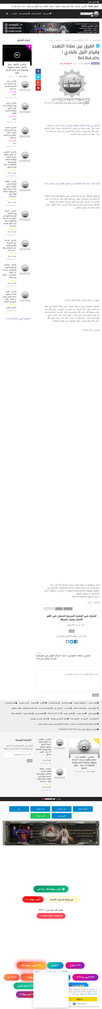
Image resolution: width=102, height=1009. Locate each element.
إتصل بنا (84, 718)
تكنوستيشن (62, 816)
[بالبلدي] (48, 799)
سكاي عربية (23, 76)
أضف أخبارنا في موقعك (59, 718)
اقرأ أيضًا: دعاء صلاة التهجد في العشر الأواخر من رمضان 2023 (71, 183)
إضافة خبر (93, 718)
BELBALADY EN (54, 713)
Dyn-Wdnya (68, 608)
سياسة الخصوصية (29, 708)
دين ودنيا (46, 13)
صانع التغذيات (54, 702)
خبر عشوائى (23, 702)
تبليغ (68, 63)
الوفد (51, 40)
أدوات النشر (93, 702)
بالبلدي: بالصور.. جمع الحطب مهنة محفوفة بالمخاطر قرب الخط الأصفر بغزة (17, 69)
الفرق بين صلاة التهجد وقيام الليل (83, 125)
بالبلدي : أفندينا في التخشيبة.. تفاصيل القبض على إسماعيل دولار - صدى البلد (9, 245)
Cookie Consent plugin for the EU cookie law (79, 1003)
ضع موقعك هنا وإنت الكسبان (63, 899)
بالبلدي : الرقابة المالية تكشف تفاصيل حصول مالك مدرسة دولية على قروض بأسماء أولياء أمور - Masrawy (9, 189)
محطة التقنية (83, 809)
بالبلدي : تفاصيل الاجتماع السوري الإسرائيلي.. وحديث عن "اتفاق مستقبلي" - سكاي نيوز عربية (9, 271)
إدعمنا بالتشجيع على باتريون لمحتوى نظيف (52, 724)
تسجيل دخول (92, 1)
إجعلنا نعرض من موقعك (38, 718)
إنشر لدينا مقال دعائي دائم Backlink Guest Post (78, 729)
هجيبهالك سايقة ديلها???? (51, 915)
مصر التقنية (62, 809)
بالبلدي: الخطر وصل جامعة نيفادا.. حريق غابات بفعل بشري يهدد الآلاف (58, 6)
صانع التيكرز (66, 702)
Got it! (79, 999)
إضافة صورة (27, 713)
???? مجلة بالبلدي (25, 986)
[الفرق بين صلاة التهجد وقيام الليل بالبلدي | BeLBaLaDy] (71, 87)
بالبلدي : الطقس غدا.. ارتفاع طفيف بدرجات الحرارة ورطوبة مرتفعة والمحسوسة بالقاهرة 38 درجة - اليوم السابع (9, 159)
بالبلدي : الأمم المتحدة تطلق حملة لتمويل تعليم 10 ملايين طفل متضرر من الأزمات (9, 296)
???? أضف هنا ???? (85, 977)
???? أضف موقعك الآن (31, 965)
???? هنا (12, 977)
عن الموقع (15, 708)
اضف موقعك (33, 899)
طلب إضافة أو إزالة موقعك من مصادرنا (83, 724)
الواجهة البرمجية (79, 702)
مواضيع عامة (23, 13)
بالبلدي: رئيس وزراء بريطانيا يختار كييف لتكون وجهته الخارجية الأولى (9, 108)
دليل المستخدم (10, 702)
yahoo (14, 94)
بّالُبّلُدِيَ (42, 702)
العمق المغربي (11, 307)
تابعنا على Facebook (18, 319)
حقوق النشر (92, 708)
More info (92, 993)
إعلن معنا (74, 718)
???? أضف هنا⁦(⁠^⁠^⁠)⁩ (28, 994)
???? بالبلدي (75, 965)
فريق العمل (92, 713)
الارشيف (76, 40)
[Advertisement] (71, 115)
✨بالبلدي (55, 965)
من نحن (67, 708)
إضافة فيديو (39, 713)
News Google (12, 173)
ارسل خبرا (57, 708)
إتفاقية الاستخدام (45, 708)
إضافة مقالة (15, 713)
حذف (62, 63)
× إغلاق (37, 971)
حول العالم (35, 13)
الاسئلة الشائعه (79, 708)
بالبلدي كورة (68, 713)
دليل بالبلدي (80, 713)
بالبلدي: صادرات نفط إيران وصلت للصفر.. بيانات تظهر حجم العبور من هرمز (10, 132)
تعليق (95, 695)
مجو (19, 809)
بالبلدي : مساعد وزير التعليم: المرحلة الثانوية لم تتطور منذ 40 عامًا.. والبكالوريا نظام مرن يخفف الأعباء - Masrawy (9, 218)
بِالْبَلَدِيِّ (67, 40)
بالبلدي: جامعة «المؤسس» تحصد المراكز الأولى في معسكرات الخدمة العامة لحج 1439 (63, 657)
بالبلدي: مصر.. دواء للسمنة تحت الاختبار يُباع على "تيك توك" (10, 84)
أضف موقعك (40, 816)
